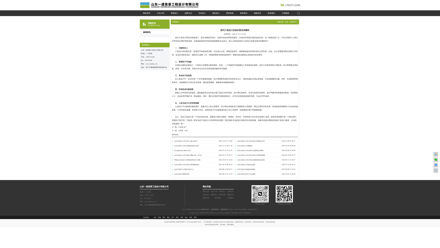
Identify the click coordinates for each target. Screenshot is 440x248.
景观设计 (174, 13)
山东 (155, 217)
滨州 (190, 217)
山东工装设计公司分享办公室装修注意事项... (250, 150)
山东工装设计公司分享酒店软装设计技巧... (187, 146)
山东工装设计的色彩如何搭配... (246, 169)
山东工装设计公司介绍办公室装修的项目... (187, 164)
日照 (181, 217)
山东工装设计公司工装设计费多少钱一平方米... (188, 155)
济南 (159, 217)
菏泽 (195, 217)
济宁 (172, 217)
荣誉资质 (230, 13)
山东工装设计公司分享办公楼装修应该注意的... (251, 160)
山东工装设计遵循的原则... (182, 174)
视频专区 (257, 13)
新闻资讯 (243, 13)
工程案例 (285, 13)
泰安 (177, 217)
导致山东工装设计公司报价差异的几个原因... (187, 160)
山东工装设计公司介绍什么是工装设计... (186, 141)
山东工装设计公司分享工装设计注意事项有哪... (251, 155)
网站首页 (146, 13)
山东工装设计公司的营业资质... (246, 164)
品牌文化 (188, 13)
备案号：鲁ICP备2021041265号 (235, 213)
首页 (286, 22)
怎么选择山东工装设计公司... (183, 150)
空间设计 (202, 13)
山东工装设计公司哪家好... (245, 146)
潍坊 (168, 217)
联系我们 (271, 13)
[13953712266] (435, 154)
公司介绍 (160, 13)
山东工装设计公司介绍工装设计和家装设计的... (251, 141)
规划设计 (216, 13)
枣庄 (163, 217)
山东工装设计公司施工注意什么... (184, 169)
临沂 (186, 217)
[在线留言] (435, 165)
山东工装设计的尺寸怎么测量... (246, 174)
